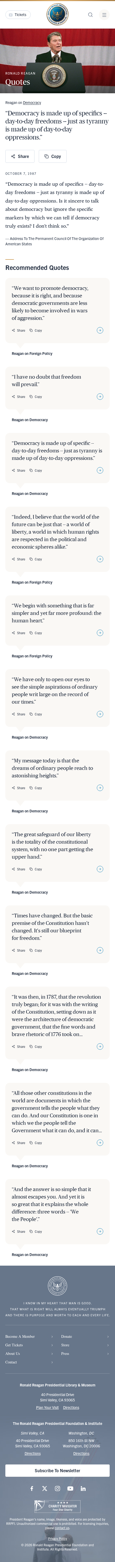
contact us (62, 1528)
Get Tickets (14, 1344)
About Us (12, 1353)
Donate (66, 1336)
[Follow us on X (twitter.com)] (44, 1488)
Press (65, 1353)
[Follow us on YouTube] (70, 1488)
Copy (56, 156)
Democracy (32, 102)
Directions (71, 1407)
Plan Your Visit (47, 1407)
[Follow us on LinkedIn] (83, 1488)
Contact (11, 1362)
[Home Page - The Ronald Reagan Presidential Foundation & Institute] (57, 14)
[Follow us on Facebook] (32, 1488)
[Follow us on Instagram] (57, 1488)
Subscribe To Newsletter (57, 1470)
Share (23, 156)
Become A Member (20, 1336)
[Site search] (90, 14)
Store (65, 1344)
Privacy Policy (57, 1538)
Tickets (20, 14)
